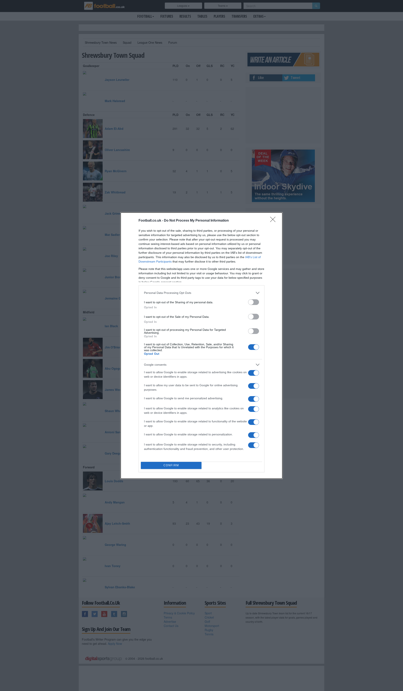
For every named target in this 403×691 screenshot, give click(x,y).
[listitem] (201, 293)
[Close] (274, 221)
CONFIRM (171, 465)
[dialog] (201, 346)
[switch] (253, 302)
